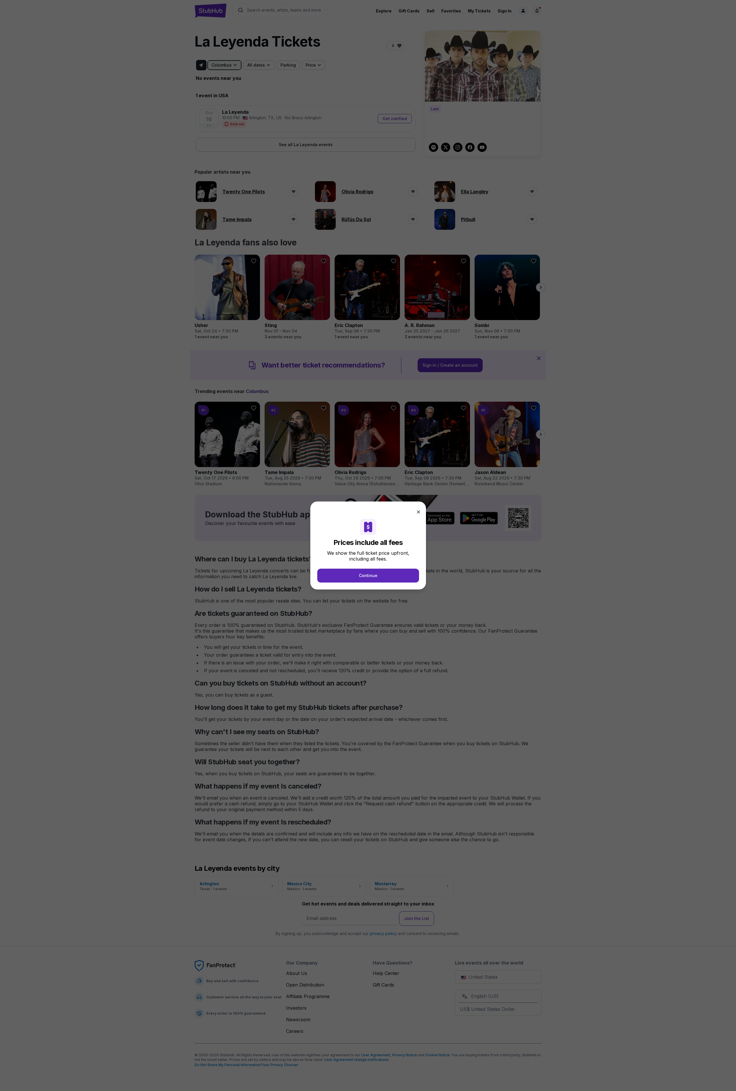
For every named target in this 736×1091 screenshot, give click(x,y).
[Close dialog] (418, 512)
